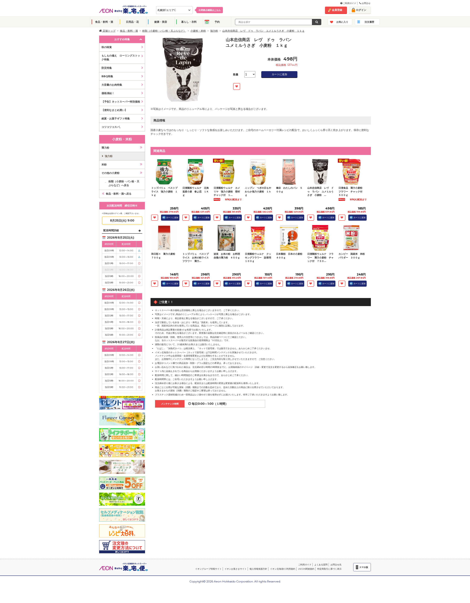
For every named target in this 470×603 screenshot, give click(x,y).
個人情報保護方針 (258, 568)
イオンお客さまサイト (236, 568)
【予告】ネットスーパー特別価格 (121, 101)
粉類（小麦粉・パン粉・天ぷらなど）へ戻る (124, 183)
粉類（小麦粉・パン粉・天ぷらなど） (164, 30)
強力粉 (214, 30)
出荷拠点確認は (210, 10)
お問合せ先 (335, 564)
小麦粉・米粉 (198, 30)
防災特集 (107, 68)
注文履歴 (369, 21)
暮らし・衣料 (189, 21)
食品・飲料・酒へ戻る (118, 193)
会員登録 (337, 10)
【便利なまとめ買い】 (114, 110)
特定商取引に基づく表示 (329, 568)
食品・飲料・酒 (104, 21)
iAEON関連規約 (306, 568)
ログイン (361, 10)
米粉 (104, 164)
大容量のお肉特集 (112, 84)
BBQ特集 (107, 76)
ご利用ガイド (349, 3)
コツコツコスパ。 (112, 127)
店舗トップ (108, 30)
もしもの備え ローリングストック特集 (121, 57)
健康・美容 (160, 21)
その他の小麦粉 (111, 173)
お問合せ (365, 3)
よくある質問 (321, 564)
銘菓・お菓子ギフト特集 (116, 118)
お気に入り (342, 21)
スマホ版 (363, 567)
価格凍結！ (108, 93)
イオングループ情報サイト (208, 568)
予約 (217, 21)
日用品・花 (132, 21)
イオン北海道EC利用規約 (282, 568)
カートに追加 (279, 74)
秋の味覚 (107, 47)
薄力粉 (105, 147)
